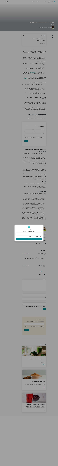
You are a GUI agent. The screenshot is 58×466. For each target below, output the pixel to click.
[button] (15, 225)
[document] (29, 233)
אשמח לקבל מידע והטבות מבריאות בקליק (35, 236)
